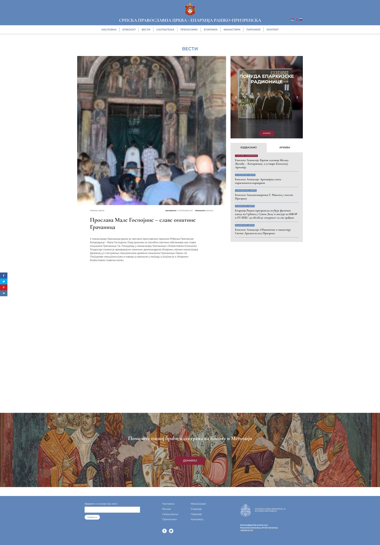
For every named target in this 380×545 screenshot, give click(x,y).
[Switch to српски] (292, 19)
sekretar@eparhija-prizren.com (254, 525)
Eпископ (129, 29)
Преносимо (189, 29)
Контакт (273, 29)
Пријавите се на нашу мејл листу (101, 503)
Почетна (94, 211)
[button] (236, 58)
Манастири (232, 29)
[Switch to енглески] (296, 19)
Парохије (253, 29)
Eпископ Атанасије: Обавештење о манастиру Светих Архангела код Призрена (263, 152)
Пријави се (92, 517)
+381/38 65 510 (246, 530)
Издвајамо (248, 68)
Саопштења (165, 29)
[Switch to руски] (300, 19)
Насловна (108, 29)
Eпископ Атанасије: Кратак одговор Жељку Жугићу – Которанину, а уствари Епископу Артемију (262, 85)
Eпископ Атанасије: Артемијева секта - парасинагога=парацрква (258, 102)
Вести (146, 29)
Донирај (190, 460)
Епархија (211, 29)
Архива (284, 68)
